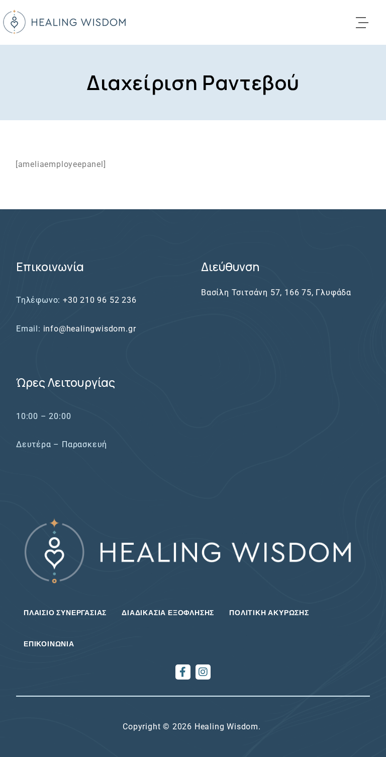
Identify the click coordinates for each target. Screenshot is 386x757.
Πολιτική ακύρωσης (269, 613)
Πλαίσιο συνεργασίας (65, 613)
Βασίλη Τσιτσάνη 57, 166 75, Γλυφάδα (276, 292)
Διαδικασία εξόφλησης (168, 613)
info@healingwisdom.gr (89, 328)
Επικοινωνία (49, 644)
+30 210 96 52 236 (100, 300)
